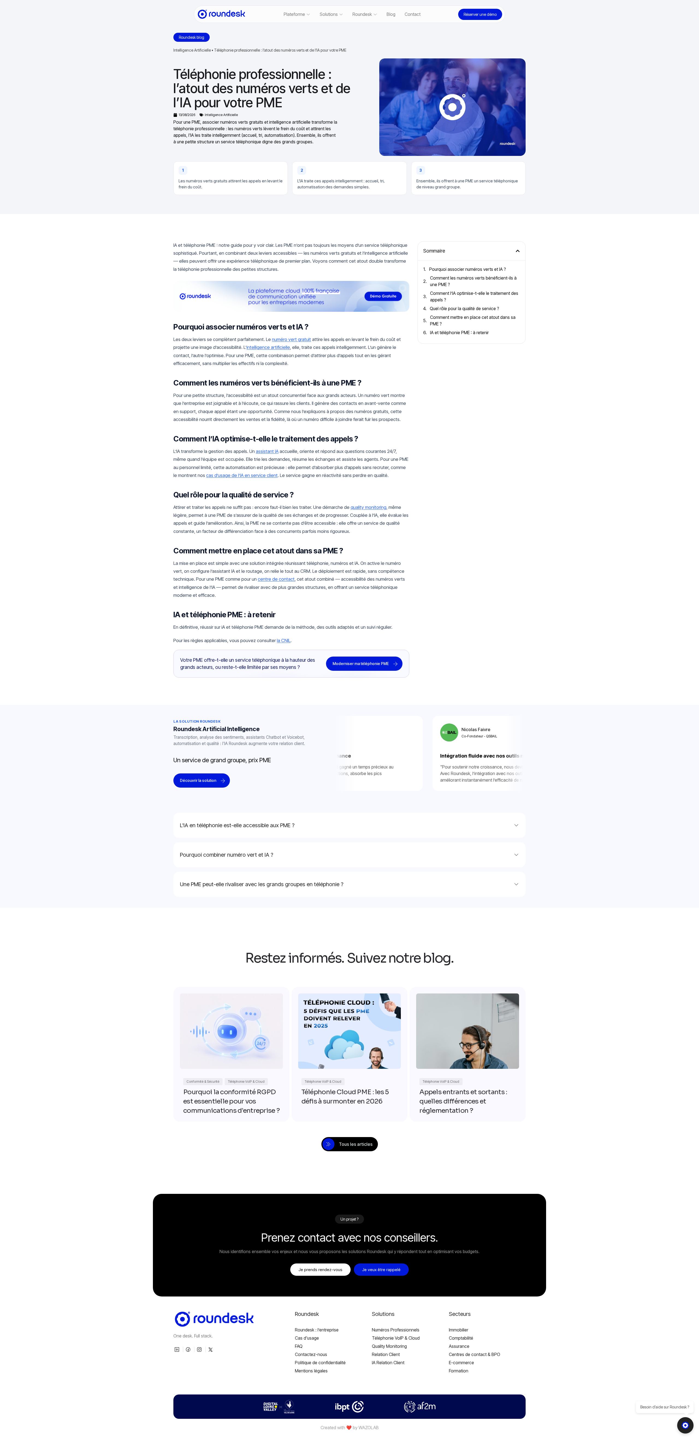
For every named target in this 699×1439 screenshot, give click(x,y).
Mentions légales (311, 1370)
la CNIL (284, 640)
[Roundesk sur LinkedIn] (177, 1349)
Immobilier (458, 1330)
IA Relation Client (388, 1362)
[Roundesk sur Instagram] (200, 1349)
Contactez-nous (311, 1354)
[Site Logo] (221, 14)
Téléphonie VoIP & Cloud (246, 1081)
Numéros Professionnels (395, 1330)
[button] (518, 251)
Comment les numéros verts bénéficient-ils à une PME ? (473, 281)
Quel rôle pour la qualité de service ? (464, 308)
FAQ (299, 1346)
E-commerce (461, 1362)
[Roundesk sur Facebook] (189, 1349)
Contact (412, 14)
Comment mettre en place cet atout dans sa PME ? (473, 320)
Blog (391, 14)
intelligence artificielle (268, 347)
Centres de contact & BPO (474, 1354)
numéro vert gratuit (291, 339)
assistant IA (267, 451)
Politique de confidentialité (320, 1362)
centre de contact (276, 579)
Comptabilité (461, 1338)
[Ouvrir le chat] (685, 1425)
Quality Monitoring (389, 1346)
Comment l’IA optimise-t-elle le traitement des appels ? (474, 296)
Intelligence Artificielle (192, 50)
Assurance (459, 1346)
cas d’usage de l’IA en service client (242, 475)
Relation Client (386, 1354)
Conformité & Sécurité (202, 1081)
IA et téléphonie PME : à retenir (459, 332)
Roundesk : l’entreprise (317, 1330)
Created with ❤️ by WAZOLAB (350, 1427)
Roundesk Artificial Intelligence (216, 728)
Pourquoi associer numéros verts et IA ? (467, 269)
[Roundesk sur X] (211, 1349)
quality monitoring (368, 507)
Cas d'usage (307, 1338)
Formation (458, 1370)
